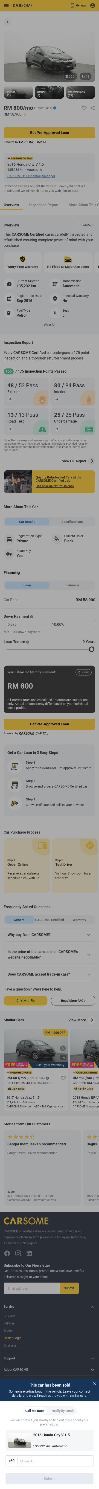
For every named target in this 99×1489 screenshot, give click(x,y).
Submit (49, 1479)
